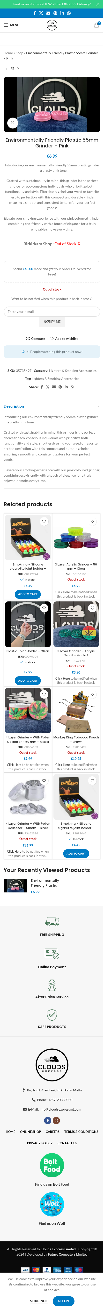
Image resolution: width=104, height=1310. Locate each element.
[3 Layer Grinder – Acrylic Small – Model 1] (76, 624)
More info (39, 1301)
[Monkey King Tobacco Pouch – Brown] (76, 711)
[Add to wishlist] (44, 521)
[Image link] (52, 1064)
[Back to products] (12, 69)
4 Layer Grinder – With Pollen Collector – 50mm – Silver (28, 826)
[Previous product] (6, 69)
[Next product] (18, 69)
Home (8, 53)
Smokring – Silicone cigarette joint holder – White (76, 828)
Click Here (62, 592)
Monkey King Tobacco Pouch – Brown (76, 739)
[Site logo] (52, 25)
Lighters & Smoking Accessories (73, 370)
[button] (28, 594)
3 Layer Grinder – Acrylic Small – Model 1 (76, 653)
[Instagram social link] (56, 1120)
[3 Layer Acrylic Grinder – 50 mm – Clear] (76, 538)
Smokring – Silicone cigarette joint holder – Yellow (28, 568)
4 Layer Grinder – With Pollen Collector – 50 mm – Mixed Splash (28, 741)
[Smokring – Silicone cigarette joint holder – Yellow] (28, 538)
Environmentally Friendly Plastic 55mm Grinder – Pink (45, 887)
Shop (19, 53)
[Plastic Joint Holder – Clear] (28, 624)
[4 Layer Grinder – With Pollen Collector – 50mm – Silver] (28, 797)
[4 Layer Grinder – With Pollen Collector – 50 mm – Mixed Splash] (28, 711)
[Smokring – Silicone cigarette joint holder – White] (76, 797)
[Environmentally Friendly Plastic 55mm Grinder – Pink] (15, 886)
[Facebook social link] (35, 13)
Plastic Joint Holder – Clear (28, 651)
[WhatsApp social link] (69, 13)
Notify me (52, 322)
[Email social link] (48, 13)
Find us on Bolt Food (52, 1184)
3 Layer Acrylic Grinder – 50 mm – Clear (76, 566)
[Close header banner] (98, 4)
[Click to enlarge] (12, 123)
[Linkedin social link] (62, 13)
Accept (64, 1301)
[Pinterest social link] (55, 13)
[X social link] (41, 13)
